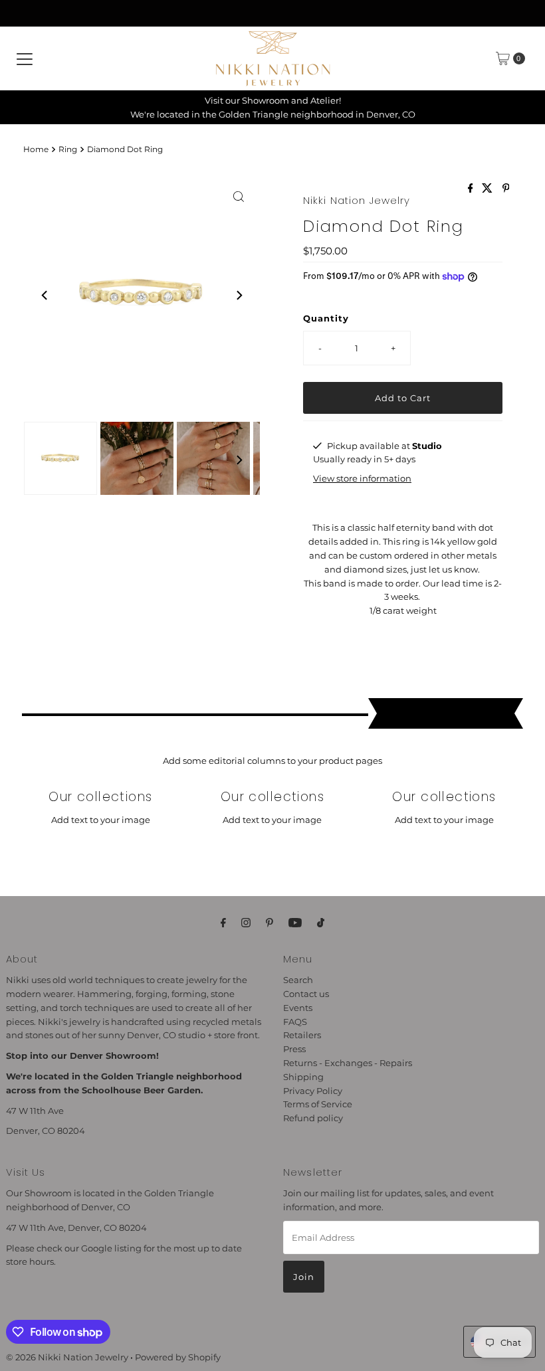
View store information (362, 478)
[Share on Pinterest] (506, 189)
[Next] (238, 295)
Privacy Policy (312, 1090)
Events (297, 1007)
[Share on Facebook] (472, 189)
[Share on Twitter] (488, 189)
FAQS (295, 1021)
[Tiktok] (320, 923)
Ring (67, 149)
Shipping (303, 1076)
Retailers (302, 1035)
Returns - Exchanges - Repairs (347, 1062)
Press (294, 1049)
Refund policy (313, 1118)
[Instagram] (246, 923)
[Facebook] (223, 923)
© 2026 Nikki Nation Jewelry (67, 1357)
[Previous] (45, 295)
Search (298, 979)
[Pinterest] (269, 923)
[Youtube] (295, 923)
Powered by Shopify (178, 1357)
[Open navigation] (25, 58)
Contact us (306, 993)
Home (36, 149)
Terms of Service (317, 1104)
